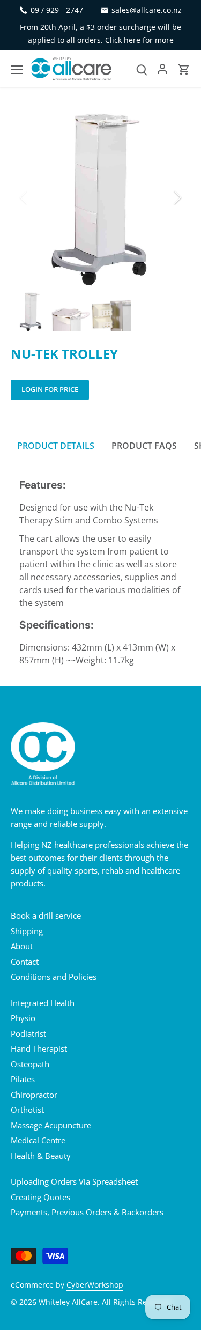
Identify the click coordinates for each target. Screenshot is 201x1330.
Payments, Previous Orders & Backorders (87, 1212)
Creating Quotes (40, 1197)
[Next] (176, 197)
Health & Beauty (41, 1155)
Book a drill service (46, 915)
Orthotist (27, 1109)
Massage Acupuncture (51, 1125)
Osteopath (30, 1064)
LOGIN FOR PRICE (49, 389)
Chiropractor (34, 1094)
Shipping (27, 931)
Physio (23, 1018)
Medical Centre (38, 1140)
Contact (25, 961)
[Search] (141, 69)
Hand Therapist (39, 1048)
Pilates (23, 1079)
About (22, 946)
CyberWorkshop (94, 1285)
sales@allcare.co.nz (146, 10)
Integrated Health (43, 1002)
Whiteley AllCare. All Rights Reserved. (106, 1302)
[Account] (162, 69)
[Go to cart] (183, 69)
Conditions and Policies (53, 976)
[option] (100, 197)
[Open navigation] (17, 69)
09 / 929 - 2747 (57, 10)
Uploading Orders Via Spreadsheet (74, 1181)
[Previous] (24, 197)
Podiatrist (28, 1033)
